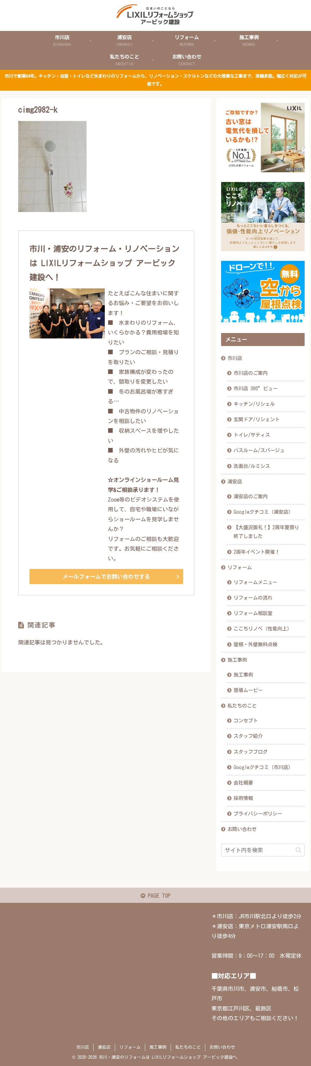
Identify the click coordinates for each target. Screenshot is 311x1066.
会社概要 (243, 782)
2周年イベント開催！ (257, 552)
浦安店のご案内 (251, 496)
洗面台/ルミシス (252, 466)
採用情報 (243, 798)
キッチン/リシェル (254, 404)
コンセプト (246, 720)
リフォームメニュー (255, 582)
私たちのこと (242, 705)
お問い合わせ (242, 829)
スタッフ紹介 (248, 736)
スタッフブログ (251, 751)
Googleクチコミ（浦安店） (263, 511)
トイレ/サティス (252, 434)
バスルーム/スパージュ (259, 450)
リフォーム (239, 567)
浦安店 (234, 481)
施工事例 (237, 659)
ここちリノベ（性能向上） (263, 628)
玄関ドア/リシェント (257, 419)
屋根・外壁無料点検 (255, 644)
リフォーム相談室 (253, 613)
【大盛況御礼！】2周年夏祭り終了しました (266, 532)
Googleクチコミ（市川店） (263, 767)
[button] (298, 849)
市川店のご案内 (251, 373)
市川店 (234, 358)
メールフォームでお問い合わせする (106, 576)
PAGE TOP (157, 895)
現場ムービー (248, 690)
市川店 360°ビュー (256, 388)
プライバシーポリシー (258, 813)
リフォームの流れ (253, 597)
